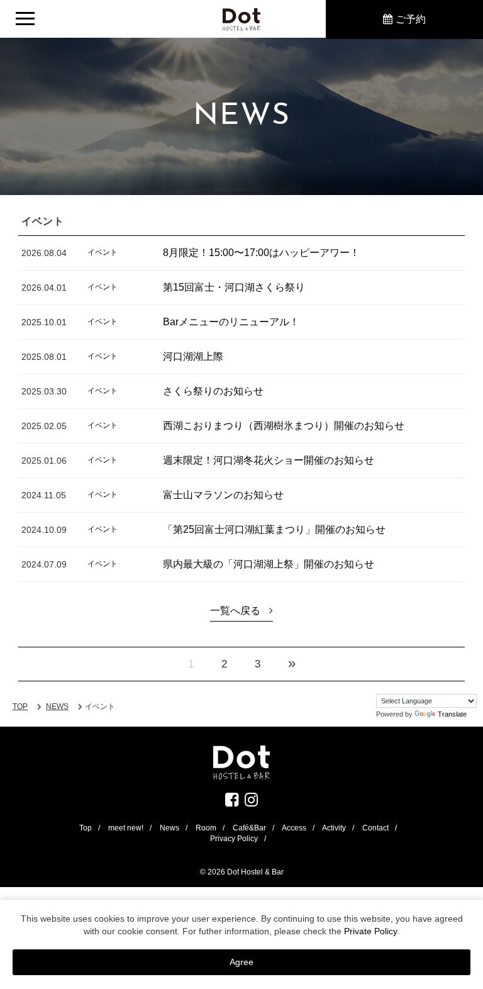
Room (206, 828)
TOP (20, 706)
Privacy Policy (234, 838)
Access (294, 828)
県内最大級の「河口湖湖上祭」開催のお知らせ (268, 564)
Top (85, 828)
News (169, 828)
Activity (334, 828)
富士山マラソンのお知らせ (223, 494)
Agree (241, 962)
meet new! (125, 828)
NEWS (57, 706)
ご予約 (411, 19)
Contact (375, 828)
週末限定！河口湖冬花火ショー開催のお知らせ (268, 460)
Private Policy (370, 931)
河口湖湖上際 (193, 356)
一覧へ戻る (235, 610)
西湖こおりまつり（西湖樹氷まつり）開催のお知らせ (283, 425)
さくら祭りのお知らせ (213, 391)
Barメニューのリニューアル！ (231, 321)
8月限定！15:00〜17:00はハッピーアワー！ (261, 252)
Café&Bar (249, 828)
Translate (452, 714)
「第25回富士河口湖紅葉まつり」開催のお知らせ (274, 529)
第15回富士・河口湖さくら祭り (234, 287)
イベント (102, 252)
